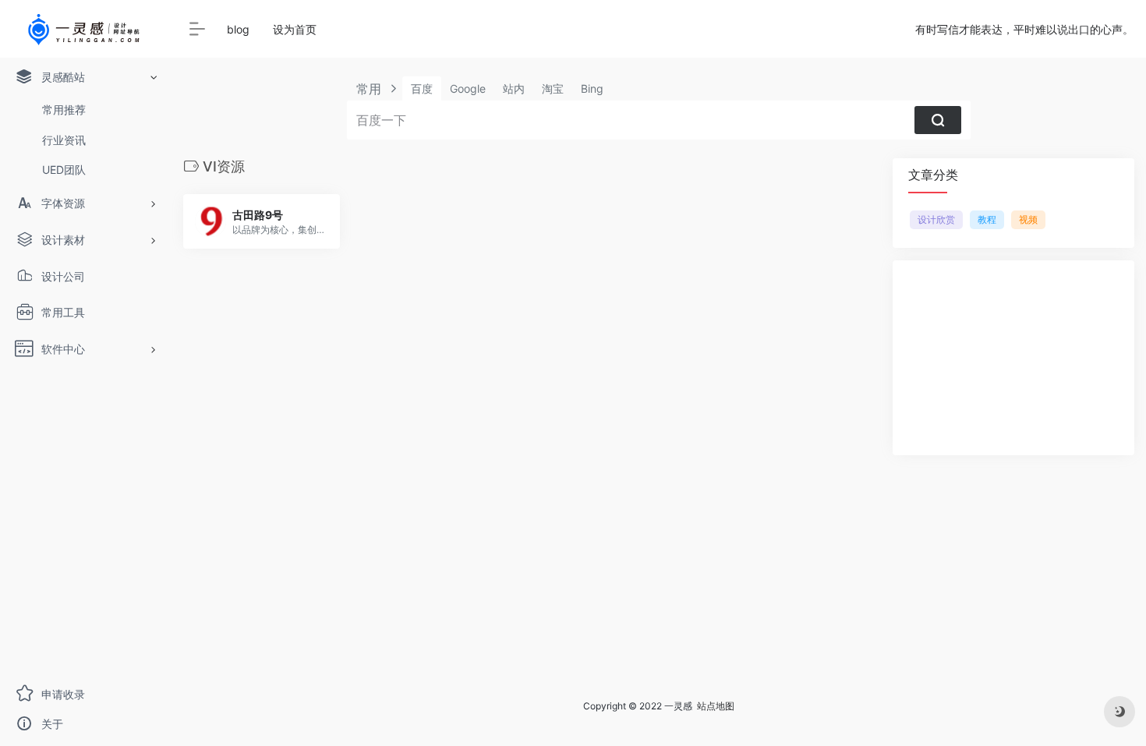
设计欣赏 (936, 219)
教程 (987, 219)
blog (238, 29)
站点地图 (715, 706)
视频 (1028, 219)
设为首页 (295, 29)
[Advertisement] (1013, 357)
